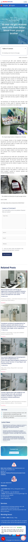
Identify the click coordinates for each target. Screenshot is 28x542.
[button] (26, 5)
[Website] (14, 244)
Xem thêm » (3, 302)
